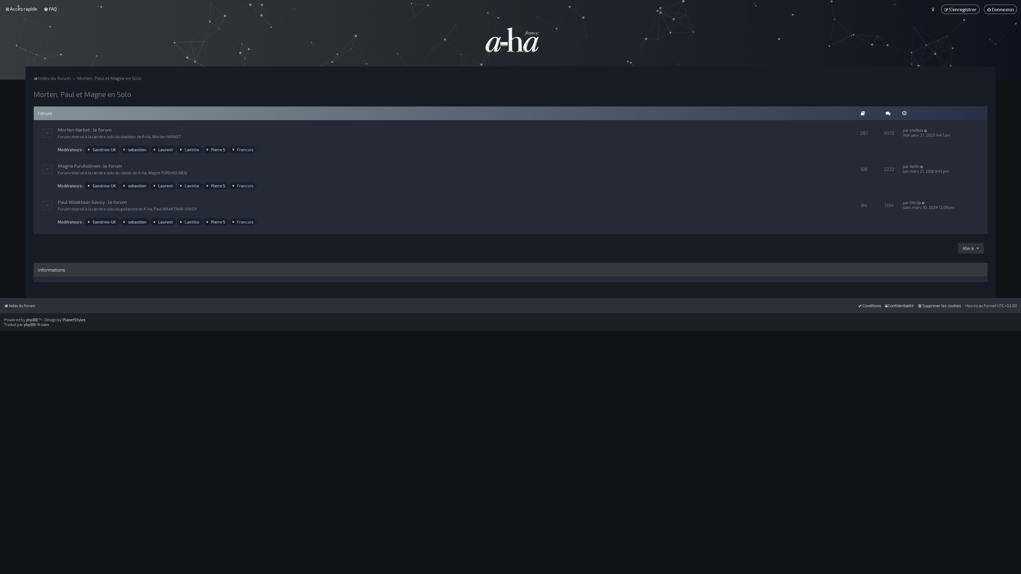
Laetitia (192, 149)
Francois (245, 149)
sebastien (137, 149)
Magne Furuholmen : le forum (90, 166)
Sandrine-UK (104, 149)
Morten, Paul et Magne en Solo (82, 94)
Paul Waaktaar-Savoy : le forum (92, 202)
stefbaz (916, 130)
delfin (914, 166)
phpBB (32, 319)
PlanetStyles (74, 319)
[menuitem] (50, 9)
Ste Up (915, 202)
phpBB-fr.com (36, 324)
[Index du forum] (510, 40)
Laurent (165, 149)
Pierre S (218, 149)
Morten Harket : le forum (85, 130)
